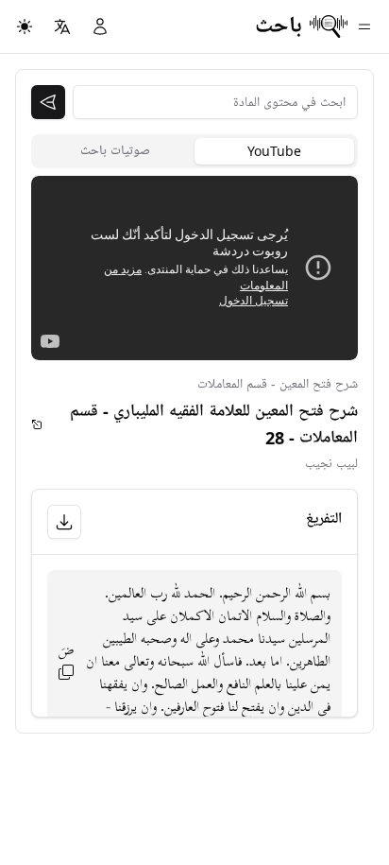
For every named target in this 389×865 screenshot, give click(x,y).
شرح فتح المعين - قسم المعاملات (277, 384)
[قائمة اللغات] (62, 26)
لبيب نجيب (331, 464)
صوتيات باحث (115, 151)
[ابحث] (48, 102)
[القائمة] (364, 26)
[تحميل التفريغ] (64, 522)
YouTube (274, 151)
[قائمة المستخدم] (100, 26)
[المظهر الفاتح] (25, 26)
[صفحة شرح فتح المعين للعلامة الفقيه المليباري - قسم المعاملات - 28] (37, 424)
